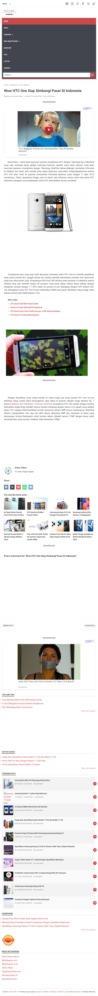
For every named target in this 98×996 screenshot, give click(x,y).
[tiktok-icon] (94, 4)
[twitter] (12, 487)
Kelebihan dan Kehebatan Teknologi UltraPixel (31, 404)
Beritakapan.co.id (10, 964)
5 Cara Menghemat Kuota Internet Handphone (22, 703)
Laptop (7, 61)
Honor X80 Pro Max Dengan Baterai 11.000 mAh (23, 761)
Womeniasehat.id (10, 975)
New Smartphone (11, 41)
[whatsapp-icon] (78, 4)
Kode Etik (60, 992)
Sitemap (53, 992)
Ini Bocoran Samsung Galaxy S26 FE (29, 886)
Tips (5, 55)
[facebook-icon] (67, 4)
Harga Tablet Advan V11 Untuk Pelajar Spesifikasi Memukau (39, 860)
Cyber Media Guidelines (73, 992)
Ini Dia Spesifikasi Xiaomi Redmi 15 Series (21, 764)
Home (6, 21)
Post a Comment (49, 96)
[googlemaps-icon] (83, 4)
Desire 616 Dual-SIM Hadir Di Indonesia (26, 307)
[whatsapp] (24, 487)
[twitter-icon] (88, 4)
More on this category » (88, 711)
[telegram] (30, 487)
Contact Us (39, 992)
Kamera (7, 68)
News (6, 28)
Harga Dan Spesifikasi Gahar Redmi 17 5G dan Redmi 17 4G (29, 757)
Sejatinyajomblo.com (11, 971)
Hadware (7, 48)
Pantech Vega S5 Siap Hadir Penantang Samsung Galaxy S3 (39, 833)
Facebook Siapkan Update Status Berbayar (32, 899)
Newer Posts (8, 625)
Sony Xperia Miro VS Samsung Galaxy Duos (32, 780)
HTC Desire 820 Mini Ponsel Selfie (24, 304)
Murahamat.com (9, 979)
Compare (7, 34)
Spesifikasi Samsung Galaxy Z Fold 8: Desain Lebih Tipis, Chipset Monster (45, 846)
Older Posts (90, 625)
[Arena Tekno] (9, 12)
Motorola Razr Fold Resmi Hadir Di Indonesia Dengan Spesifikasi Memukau (36, 922)
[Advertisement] (49, 248)
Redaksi (46, 992)
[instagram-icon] (72, 4)
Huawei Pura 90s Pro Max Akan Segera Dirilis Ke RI (25, 918)
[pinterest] (18, 487)
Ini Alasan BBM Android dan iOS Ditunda (31, 807)
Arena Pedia (7, 968)
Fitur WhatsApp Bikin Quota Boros (17, 707)
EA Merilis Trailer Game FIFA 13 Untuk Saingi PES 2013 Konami (40, 873)
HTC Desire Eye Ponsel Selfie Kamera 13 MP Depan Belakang (35, 311)
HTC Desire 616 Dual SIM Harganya (24, 315)
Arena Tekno (13, 992)
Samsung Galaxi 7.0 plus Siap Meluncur (31, 793)
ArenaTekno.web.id (10, 956)
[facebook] (6, 487)
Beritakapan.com (9, 960)
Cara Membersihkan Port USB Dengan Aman (22, 700)
